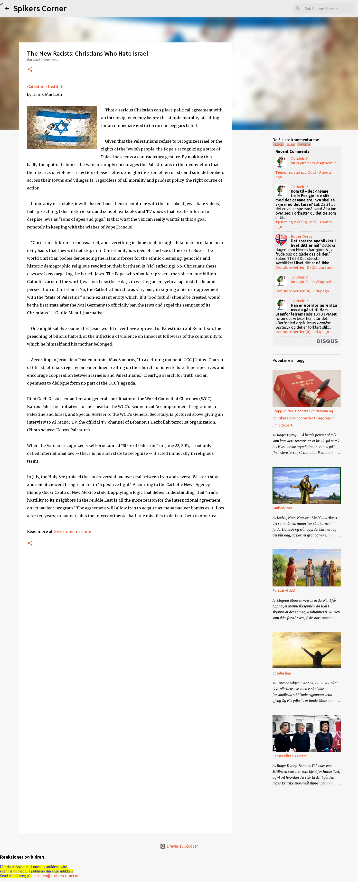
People (278, 144)
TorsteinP (299, 158)
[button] (30, 69)
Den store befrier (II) (293, 291)
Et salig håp (282, 673)
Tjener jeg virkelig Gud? (295, 172)
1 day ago (321, 291)
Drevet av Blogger (182, 846)
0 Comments (49, 59)
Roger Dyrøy (302, 236)
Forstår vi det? (284, 591)
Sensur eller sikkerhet (290, 756)
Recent (291, 144)
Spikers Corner (40, 8)
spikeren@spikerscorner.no (56, 875)
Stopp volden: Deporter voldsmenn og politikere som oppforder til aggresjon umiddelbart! (303, 418)
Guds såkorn (282, 508)
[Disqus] (125, 630)
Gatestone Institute (46, 86)
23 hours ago (323, 267)
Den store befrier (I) (292, 267)
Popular (304, 144)
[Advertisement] (257, 211)
